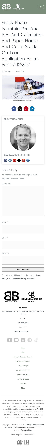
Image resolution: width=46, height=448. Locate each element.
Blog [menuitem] (23, 388)
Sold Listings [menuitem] (23, 365)
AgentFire (27, 430)
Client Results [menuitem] (23, 379)
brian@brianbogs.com (23, 331)
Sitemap (40, 424)
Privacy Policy (31, 424)
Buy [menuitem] (23, 348)
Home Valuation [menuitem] (23, 374)
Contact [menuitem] (23, 383)
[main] (23, 151)
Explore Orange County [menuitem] (23, 357)
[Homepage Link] (13, 6)
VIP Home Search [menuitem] (23, 370)
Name (5, 222)
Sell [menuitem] (23, 352)
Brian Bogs (7, 72)
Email (5, 237)
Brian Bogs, (17, 155)
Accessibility (9, 427)
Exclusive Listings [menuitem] (23, 361)
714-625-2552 (23, 322)
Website (5, 253)
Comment (6, 183)
